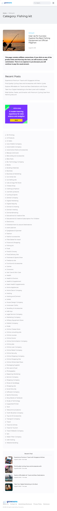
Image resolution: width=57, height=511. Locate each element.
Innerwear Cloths (12, 305)
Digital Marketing (12, 201)
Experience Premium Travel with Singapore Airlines (22, 80)
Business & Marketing (14, 174)
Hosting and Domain (14, 296)
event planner (11, 227)
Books (9, 165)
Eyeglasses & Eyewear (14, 230)
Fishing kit (10, 245)
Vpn (8, 434)
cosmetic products (13, 192)
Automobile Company (14, 147)
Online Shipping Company (15, 356)
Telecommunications (14, 410)
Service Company (12, 377)
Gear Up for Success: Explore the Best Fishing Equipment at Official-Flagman (39, 39)
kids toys (9, 311)
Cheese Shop (11, 186)
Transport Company (13, 419)
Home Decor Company (14, 290)
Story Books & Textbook (14, 398)
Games (9, 266)
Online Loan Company (14, 347)
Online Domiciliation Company (17, 341)
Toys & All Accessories (14, 416)
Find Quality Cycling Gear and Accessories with (28, 466)
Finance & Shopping (13, 242)
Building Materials (13, 168)
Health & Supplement (14, 281)
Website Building (12, 443)
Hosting (9, 293)
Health (9, 275)
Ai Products (10, 138)
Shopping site (11, 386)
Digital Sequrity (12, 204)
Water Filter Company (14, 437)
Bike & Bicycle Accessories (15, 156)
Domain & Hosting (13, 207)
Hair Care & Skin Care (14, 272)
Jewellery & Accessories (14, 308)
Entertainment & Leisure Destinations (19, 225)
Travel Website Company (15, 431)
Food (8, 248)
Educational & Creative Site (16, 215)
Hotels (9, 299)
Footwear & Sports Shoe (15, 257)
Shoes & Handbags (13, 383)
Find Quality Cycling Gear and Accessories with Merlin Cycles (25, 83)
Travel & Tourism (12, 428)
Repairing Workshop (13, 374)
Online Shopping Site (14, 359)
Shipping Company (13, 380)
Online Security (12, 353)
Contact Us (13, 504)
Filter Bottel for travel (14, 239)
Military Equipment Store (15, 320)
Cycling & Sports (12, 195)
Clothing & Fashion (13, 189)
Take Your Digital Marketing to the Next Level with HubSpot (25, 89)
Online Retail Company (14, 350)
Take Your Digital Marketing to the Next (26, 484)
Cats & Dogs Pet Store (14, 183)
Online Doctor (11, 338)
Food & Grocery (12, 251)
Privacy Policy (37, 504)
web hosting (11, 440)
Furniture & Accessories (14, 263)
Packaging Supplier (13, 365)
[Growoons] (6, 2)
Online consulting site (14, 332)
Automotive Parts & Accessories (17, 150)
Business (10, 171)
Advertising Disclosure (25, 504)
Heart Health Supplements (15, 284)
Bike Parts (10, 159)
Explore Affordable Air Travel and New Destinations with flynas (26, 86)
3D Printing (10, 135)
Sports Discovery (12, 395)
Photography (11, 371)
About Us (6, 504)
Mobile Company (12, 323)
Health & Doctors (12, 278)
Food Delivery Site (13, 254)
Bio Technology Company (15, 162)
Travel (9, 422)
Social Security (11, 389)
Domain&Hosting (12, 212)
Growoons (10, 269)
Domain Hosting (12, 210)
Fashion (9, 233)
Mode (8, 326)
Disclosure (46, 504)
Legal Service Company (14, 314)
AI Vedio (9, 141)
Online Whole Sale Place (15, 362)
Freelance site (11, 260)
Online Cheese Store (13, 329)
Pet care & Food (12, 368)
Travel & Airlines (12, 425)
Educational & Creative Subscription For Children (23, 218)
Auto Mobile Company (14, 144)
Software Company (13, 392)
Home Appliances (12, 287)
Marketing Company (13, 317)
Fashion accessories (13, 236)
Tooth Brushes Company (15, 413)
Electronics (10, 221)
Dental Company (12, 198)
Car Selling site (12, 180)
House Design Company (15, 302)
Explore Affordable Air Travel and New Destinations (29, 475)
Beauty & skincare (13, 153)
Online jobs (10, 344)
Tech (8, 407)
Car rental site (11, 177)
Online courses (12, 335)
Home (5, 13)
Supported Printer (13, 404)
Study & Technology (13, 401)
